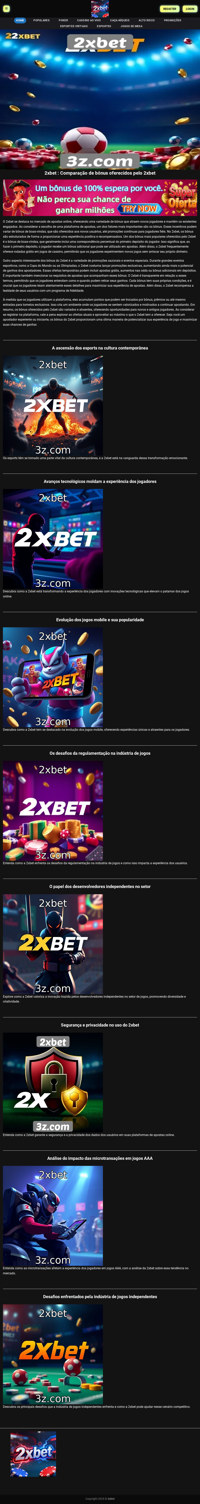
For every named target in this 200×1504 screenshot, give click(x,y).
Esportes (104, 26)
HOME (20, 20)
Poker (63, 20)
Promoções (172, 20)
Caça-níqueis (119, 20)
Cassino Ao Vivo (89, 20)
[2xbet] (100, 9)
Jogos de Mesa (131, 26)
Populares (41, 20)
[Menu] (6, 8)
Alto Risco (147, 20)
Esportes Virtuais (74, 26)
